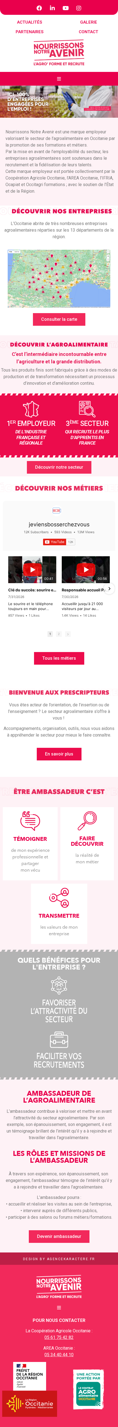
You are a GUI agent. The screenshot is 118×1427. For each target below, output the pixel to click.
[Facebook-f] (39, 8)
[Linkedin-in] (52, 8)
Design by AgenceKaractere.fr (59, 1259)
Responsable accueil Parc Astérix (86, 590)
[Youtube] (65, 8)
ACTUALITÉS (29, 22)
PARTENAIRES (29, 31)
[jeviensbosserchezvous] (56, 510)
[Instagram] (78, 8)
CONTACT (88, 31)
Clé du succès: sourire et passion (32, 590)
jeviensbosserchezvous (59, 524)
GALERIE (88, 22)
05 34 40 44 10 (59, 1354)
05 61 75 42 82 (59, 1337)
